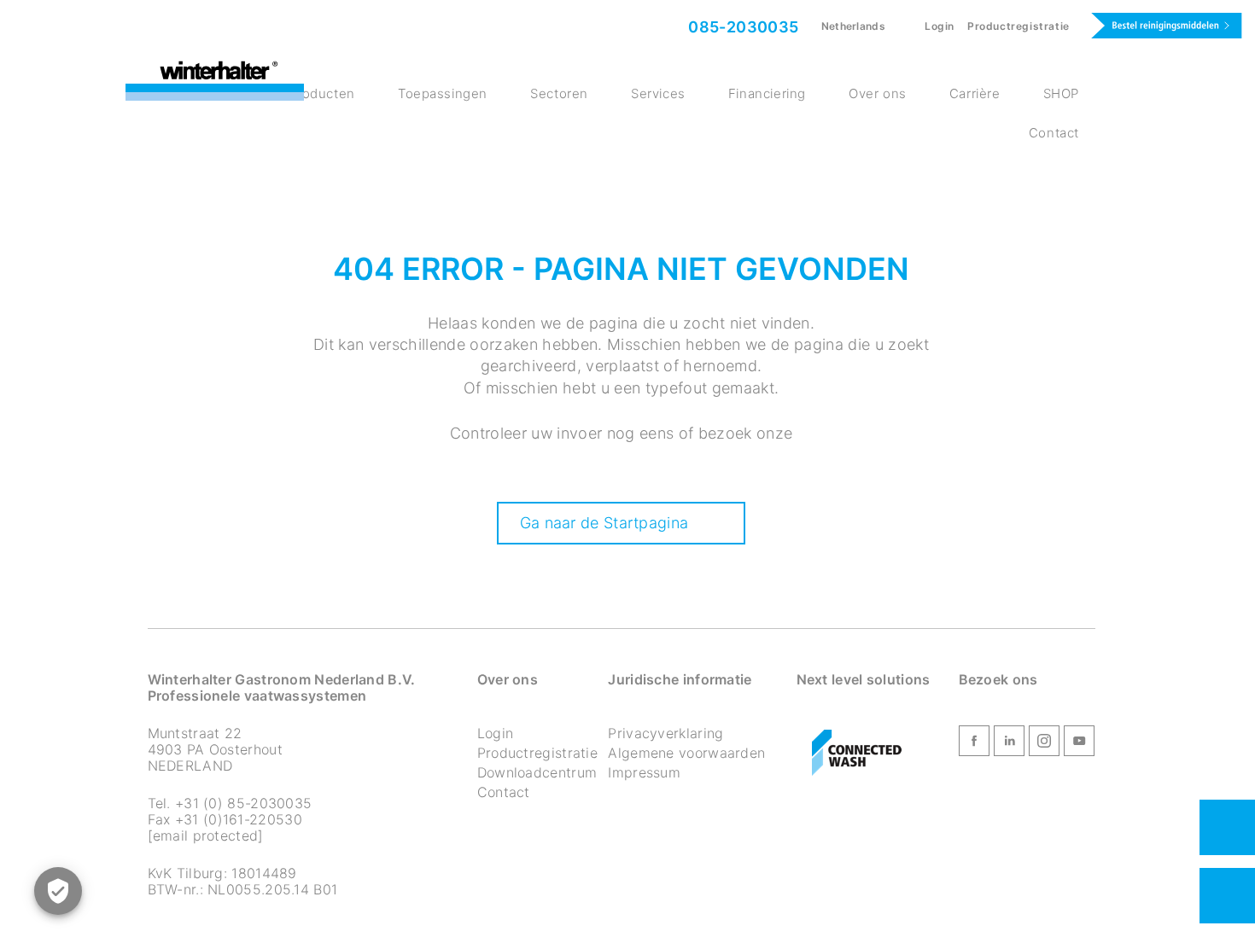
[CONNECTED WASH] (857, 753)
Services (658, 93)
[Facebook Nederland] (974, 744)
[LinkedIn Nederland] (1009, 744)
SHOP (1061, 93)
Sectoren (559, 93)
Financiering (767, 93)
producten (321, 93)
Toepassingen (442, 93)
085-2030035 (742, 27)
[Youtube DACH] (1079, 744)
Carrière (975, 93)
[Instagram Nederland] (1044, 744)
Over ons (878, 93)
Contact (1054, 133)
